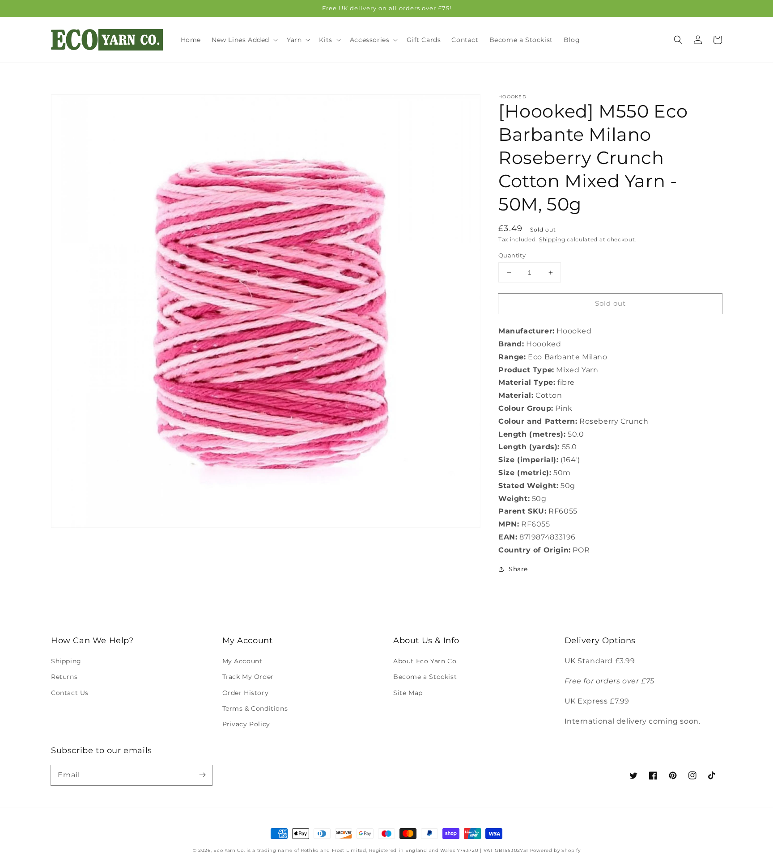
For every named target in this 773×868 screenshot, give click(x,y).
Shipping (552, 239)
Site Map (408, 693)
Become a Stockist (425, 677)
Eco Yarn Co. (229, 850)
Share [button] (518, 569)
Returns (64, 677)
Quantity (512, 255)
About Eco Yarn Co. (425, 661)
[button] (678, 40)
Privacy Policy (246, 724)
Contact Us (70, 693)
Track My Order (248, 677)
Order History (245, 693)
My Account (242, 661)
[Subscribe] (202, 775)
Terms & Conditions (255, 708)
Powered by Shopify (555, 850)
